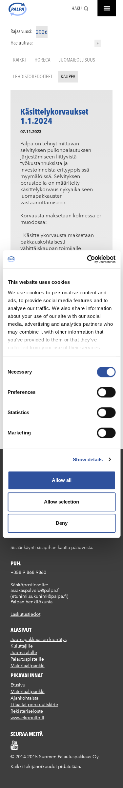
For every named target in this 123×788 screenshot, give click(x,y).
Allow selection (61, 501)
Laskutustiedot (25, 614)
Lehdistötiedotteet (32, 76)
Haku (77, 8)
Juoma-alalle (23, 652)
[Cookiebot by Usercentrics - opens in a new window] (87, 259)
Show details (88, 459)
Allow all (62, 480)
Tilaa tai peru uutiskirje (34, 704)
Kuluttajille (21, 646)
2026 (42, 32)
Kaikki (19, 60)
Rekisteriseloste (26, 711)
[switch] (106, 392)
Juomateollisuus (77, 60)
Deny (62, 523)
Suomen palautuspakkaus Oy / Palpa (18, 9)
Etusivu (17, 685)
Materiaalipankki (27, 666)
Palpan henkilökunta (31, 602)
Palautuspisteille (27, 659)
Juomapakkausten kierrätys (38, 639)
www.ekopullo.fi (27, 718)
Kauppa (68, 76)
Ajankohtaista (24, 698)
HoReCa (42, 60)
